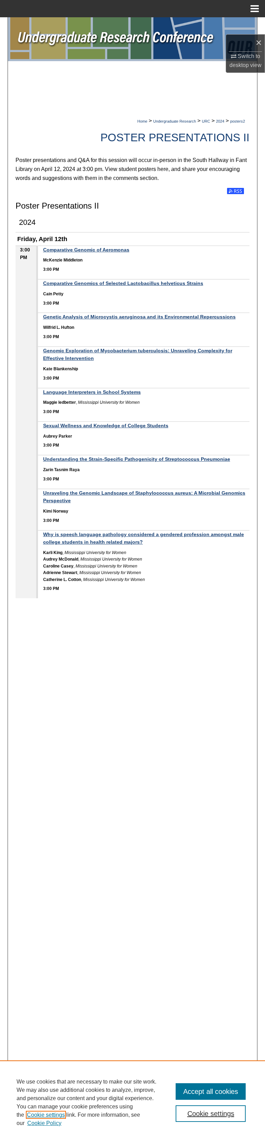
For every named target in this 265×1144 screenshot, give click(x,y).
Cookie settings (46, 1115)
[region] (132, 1102)
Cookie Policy (44, 1123)
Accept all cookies (210, 1091)
